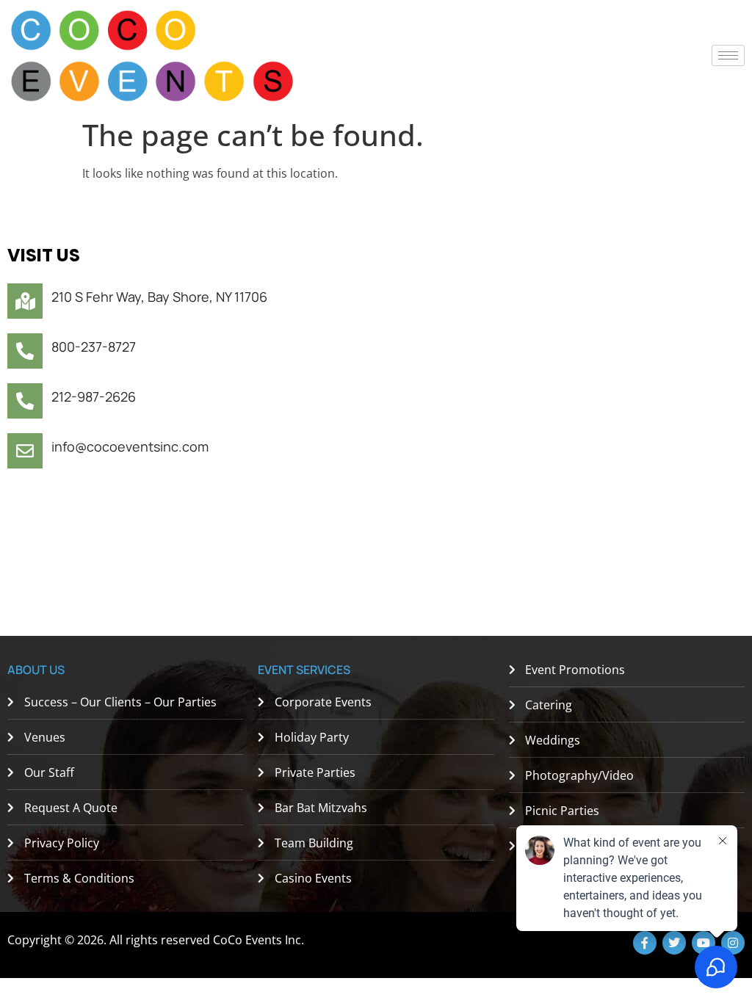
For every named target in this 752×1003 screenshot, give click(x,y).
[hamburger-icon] (728, 55)
